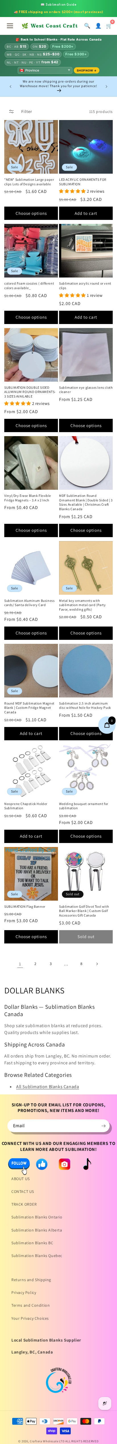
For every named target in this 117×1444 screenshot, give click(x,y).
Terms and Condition (30, 1305)
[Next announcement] (106, 86)
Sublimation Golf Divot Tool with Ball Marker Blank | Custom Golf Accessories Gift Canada (84, 910)
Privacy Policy (23, 1292)
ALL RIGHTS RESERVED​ (82, 1441)
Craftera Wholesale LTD (47, 1441)
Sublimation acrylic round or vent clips (85, 285)
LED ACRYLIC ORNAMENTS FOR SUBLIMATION (82, 181)
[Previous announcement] (10, 86)
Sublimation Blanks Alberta (36, 1230)
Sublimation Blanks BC (32, 1242)
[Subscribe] (103, 1125)
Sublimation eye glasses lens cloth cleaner (85, 389)
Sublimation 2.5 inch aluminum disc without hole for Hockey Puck (85, 705)
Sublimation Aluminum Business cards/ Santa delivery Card (29, 602)
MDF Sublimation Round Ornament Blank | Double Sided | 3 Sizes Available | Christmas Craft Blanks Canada (86, 502)
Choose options (31, 213)
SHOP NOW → (87, 70)
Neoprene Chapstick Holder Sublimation (25, 806)
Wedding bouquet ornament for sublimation (83, 806)
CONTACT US (22, 1191)
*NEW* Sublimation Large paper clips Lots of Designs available (29, 181)
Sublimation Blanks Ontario (36, 1217)
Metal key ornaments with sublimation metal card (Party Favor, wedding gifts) (82, 604)
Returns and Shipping (31, 1279)
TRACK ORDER (24, 1204)
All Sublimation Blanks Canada (47, 1087)
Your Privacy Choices (30, 1318)
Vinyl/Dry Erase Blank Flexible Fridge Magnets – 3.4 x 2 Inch (27, 497)
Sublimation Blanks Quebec (36, 1255)
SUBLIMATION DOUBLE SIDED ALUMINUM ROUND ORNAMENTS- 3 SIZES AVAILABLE (30, 391)
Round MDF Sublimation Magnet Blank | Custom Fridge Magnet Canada (29, 707)
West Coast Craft (50, 25)
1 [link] (20, 963)
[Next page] (97, 964)
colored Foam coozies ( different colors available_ (29, 285)
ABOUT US (20, 1178)
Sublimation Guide (59, 5)
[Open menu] (10, 26)
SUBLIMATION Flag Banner (24, 906)
